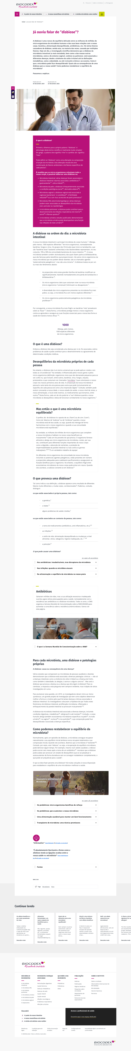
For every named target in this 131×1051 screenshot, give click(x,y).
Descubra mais (21, 940)
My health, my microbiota (61, 843)
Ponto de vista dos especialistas (80, 999)
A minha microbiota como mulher (86, 14)
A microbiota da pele (27, 997)
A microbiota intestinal (25, 984)
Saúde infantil (41, 994)
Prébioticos (61, 986)
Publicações (79, 976)
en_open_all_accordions (90, 558)
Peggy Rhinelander (49, 843)
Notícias (77, 981)
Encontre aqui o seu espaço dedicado (83, 1017)
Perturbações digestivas (44, 983)
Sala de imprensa (96, 991)
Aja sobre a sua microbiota (63, 977)
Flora (52, 886)
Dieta (59, 988)
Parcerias (94, 993)
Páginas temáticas (80, 986)
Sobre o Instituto (98, 3)
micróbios (71, 380)
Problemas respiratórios (44, 1002)
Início (23, 22)
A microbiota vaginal (27, 1000)
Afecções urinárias (42, 1004)
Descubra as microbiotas (25, 977)
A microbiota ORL (26, 988)
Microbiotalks (95, 988)
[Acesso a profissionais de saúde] (102, 14)
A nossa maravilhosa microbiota (58, 14)
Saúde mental (41, 996)
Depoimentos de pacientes (79, 994)
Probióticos (61, 983)
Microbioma (46, 886)
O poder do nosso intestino (33, 14)
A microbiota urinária (27, 995)
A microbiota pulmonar (25, 991)
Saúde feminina (42, 986)
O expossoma (25, 1003)
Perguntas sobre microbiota (79, 990)
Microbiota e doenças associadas (45, 977)
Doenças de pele (42, 991)
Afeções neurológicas (43, 999)
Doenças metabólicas (43, 988)
